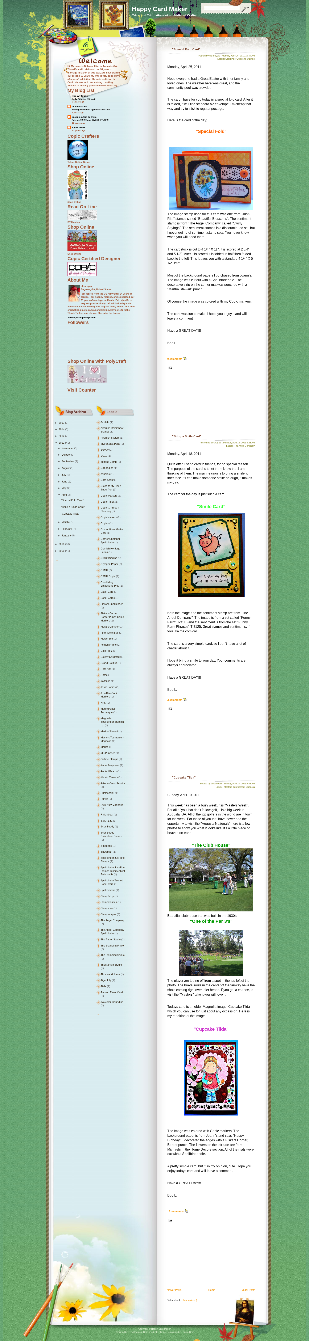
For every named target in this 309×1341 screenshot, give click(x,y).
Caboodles (107, 468)
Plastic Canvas (109, 777)
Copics (105, 523)
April (64, 494)
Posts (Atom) (189, 1300)
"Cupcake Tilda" (70, 513)
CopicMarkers (109, 517)
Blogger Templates (168, 1332)
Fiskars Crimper (110, 626)
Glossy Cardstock (111, 656)
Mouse (104, 747)
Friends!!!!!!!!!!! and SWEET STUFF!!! (90, 120)
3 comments (174, 700)
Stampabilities (109, 902)
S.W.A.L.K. (106, 820)
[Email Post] (169, 367)
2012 (62, 436)
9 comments (174, 359)
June (64, 481)
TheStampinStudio (111, 964)
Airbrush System (110, 437)
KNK (103, 702)
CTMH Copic (108, 576)
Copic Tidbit (107, 501)
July (64, 474)
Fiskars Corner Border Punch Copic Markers (112, 617)
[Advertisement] (194, 406)
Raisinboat (107, 814)
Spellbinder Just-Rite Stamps (240, 59)
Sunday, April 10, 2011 (235, 783)
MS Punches (108, 753)
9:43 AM (251, 783)
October (66, 454)
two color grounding (112, 1002)
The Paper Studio (111, 939)
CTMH (104, 570)
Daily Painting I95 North (84, 99)
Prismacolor (107, 793)
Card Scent (107, 479)
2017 (62, 422)
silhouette (106, 845)
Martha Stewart (109, 731)
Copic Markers (109, 495)
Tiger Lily (106, 980)
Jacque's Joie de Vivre (84, 117)
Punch (104, 798)
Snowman (106, 851)
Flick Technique (110, 632)
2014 (62, 429)
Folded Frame (109, 644)
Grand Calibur (109, 663)
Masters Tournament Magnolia (239, 787)
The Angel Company (112, 920)
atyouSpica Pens (110, 443)
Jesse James (108, 687)
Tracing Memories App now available (91, 109)
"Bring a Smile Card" (73, 507)
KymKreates (78, 127)
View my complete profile (81, 317)
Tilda (103, 986)
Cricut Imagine (109, 558)
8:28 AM (251, 442)
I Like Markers (79, 106)
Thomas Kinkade (110, 974)
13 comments (175, 1211)
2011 (62, 442)
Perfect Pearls (109, 771)
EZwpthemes (135, 1332)
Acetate (105, 422)
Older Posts (248, 1290)
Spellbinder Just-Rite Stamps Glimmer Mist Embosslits (113, 871)
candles (105, 474)
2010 (62, 544)
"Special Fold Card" (72, 500)
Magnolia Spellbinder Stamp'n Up (112, 722)
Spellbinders (108, 890)
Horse (104, 675)
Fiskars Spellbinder (112, 604)
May (64, 488)
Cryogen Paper (109, 564)
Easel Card (107, 591)
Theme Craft (187, 1332)
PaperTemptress (110, 765)
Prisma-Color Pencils (113, 783)
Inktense (105, 681)
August (66, 468)
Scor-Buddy (107, 826)
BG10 (104, 455)
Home (211, 1290)
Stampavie (107, 908)
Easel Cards (108, 597)
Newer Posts (174, 1290)
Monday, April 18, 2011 (234, 442)
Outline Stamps (109, 759)
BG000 (105, 449)
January (66, 535)
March (65, 522)
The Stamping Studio (113, 955)
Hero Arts (106, 668)
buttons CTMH (109, 461)
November (68, 448)
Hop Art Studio (80, 96)
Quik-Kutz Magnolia (112, 805)
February (67, 528)
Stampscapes (108, 914)
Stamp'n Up (107, 896)
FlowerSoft (107, 638)
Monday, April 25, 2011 (233, 55)
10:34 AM (250, 55)
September (68, 461)
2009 (62, 550)
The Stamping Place (112, 945)
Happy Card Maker (160, 8)
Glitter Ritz (106, 650)
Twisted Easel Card (112, 992)
